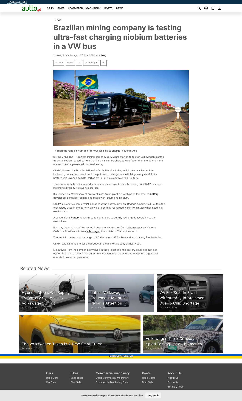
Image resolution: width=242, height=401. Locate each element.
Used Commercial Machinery (112, 377)
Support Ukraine (121, 356)
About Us (175, 373)
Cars (50, 8)
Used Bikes (77, 377)
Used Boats (148, 377)
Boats (108, 8)
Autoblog (101, 55)
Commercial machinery (84, 8)
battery (59, 62)
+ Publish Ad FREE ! (17, 2)
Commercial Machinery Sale (112, 382)
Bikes (60, 8)
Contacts (173, 382)
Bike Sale (76, 382)
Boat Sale (147, 382)
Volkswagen (133, 227)
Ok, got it (153, 395)
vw (103, 62)
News (119, 8)
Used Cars (52, 377)
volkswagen (91, 62)
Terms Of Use (176, 386)
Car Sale (51, 382)
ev (79, 62)
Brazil (70, 62)
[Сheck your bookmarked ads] (212, 8)
